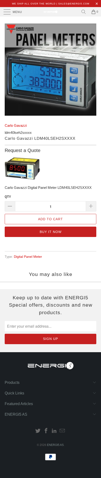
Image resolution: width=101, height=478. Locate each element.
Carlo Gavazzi (16, 125)
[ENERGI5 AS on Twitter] (38, 431)
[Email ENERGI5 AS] (62, 431)
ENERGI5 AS (55, 445)
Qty (8, 197)
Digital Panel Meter (28, 256)
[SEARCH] (83, 12)
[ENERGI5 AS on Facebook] (46, 431)
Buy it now (51, 232)
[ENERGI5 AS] (50, 12)
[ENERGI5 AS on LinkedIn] (54, 431)
